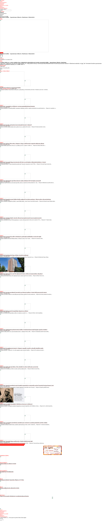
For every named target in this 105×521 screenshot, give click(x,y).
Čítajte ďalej (3, 65)
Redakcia (2, 7)
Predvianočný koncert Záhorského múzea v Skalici (12, 444)
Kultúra (2, 4)
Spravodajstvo (3, 2)
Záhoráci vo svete (4, 5)
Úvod (1, 1)
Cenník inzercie (3, 8)
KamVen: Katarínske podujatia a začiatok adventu (12, 445)
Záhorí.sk (2, 58)
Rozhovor (2, 3)
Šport (1, 6)
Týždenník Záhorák (6, 88)
